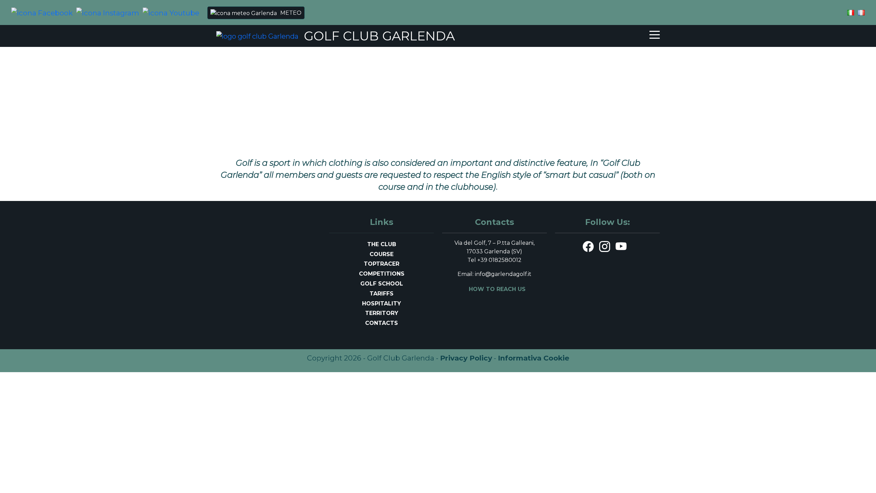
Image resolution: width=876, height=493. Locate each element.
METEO (290, 13)
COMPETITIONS (381, 273)
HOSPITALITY (381, 303)
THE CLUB (381, 244)
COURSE (382, 254)
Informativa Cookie (533, 358)
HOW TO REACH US (497, 289)
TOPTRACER (381, 264)
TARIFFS (382, 293)
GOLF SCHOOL (381, 283)
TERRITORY (381, 313)
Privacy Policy (466, 358)
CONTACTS (381, 323)
